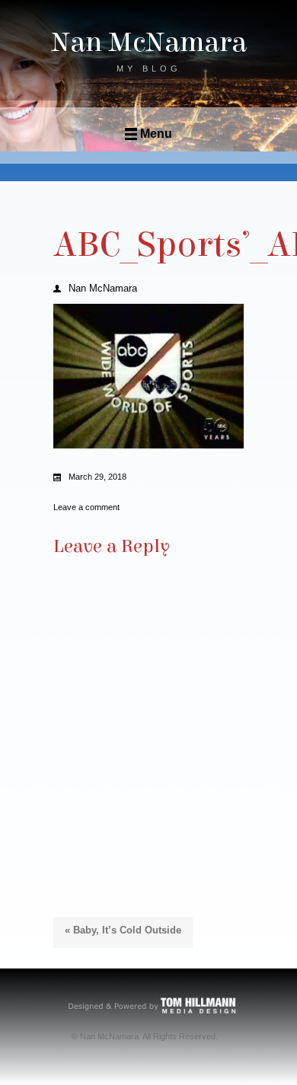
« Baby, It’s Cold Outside (123, 930)
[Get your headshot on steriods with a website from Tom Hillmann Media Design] (152, 1005)
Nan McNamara (149, 43)
